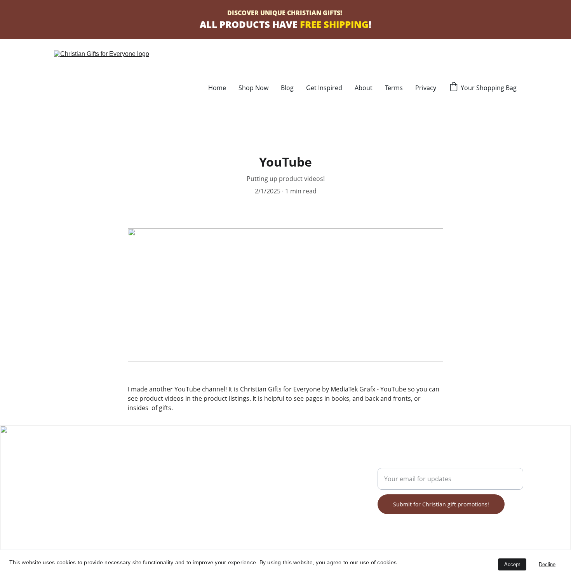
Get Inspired (324, 87)
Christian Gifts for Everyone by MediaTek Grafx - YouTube (323, 389)
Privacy (425, 87)
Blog (287, 87)
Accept (512, 564)
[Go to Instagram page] (115, 498)
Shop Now (253, 87)
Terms (394, 87)
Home (217, 87)
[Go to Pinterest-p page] (95, 498)
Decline (547, 564)
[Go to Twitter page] (75, 498)
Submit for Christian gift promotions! (441, 504)
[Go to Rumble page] (86, 498)
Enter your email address (414, 463)
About (364, 87)
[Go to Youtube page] (105, 498)
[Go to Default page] (125, 498)
